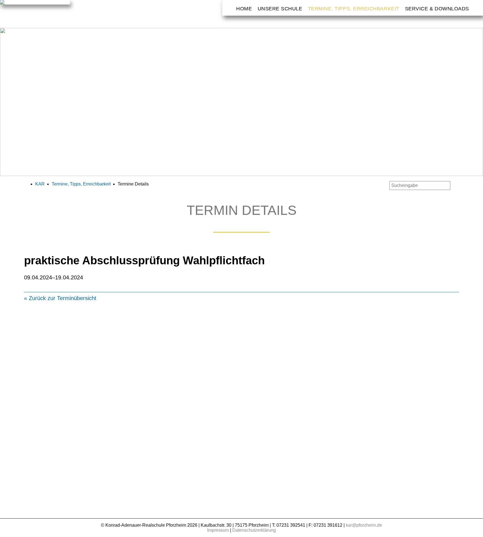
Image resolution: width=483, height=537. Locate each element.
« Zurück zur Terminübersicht (60, 298)
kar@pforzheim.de (364, 525)
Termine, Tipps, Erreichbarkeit (353, 8)
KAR (40, 184)
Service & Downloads (437, 8)
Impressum (218, 530)
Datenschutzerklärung (254, 530)
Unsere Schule (280, 8)
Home (244, 8)
